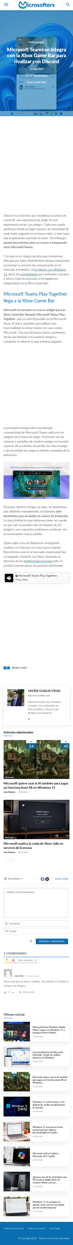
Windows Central (19, 668)
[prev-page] (6, 860)
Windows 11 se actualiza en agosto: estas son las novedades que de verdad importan (48, 1205)
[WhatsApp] (42, 128)
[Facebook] (25, 128)
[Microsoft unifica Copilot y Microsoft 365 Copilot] (17, 1156)
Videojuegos (36, 42)
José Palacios (9, 792)
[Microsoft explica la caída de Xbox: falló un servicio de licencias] (36, 819)
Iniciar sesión (61, 879)
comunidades (29, 274)
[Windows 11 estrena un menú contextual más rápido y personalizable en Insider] (17, 1131)
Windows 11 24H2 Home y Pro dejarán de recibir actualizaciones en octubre (49, 1105)
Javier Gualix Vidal (36, 82)
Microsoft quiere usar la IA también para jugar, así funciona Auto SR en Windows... (50, 1080)
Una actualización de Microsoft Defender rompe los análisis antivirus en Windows (48, 1055)
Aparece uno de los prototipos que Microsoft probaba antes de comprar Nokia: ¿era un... (50, 1180)
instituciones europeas (38, 561)
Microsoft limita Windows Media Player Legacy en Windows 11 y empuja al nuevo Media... (49, 1030)
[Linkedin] (50, 128)
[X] (34, 128)
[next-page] (11, 860)
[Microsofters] (36, 5)
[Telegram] (58, 128)
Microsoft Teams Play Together (37, 575)
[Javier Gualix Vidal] (15, 705)
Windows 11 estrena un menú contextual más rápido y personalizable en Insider (48, 1130)
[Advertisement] (36, 173)
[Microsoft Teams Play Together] (9, 578)
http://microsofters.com (39, 696)
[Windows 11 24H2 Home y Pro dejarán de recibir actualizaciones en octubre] (17, 1106)
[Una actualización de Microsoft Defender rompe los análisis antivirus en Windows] (17, 1056)
